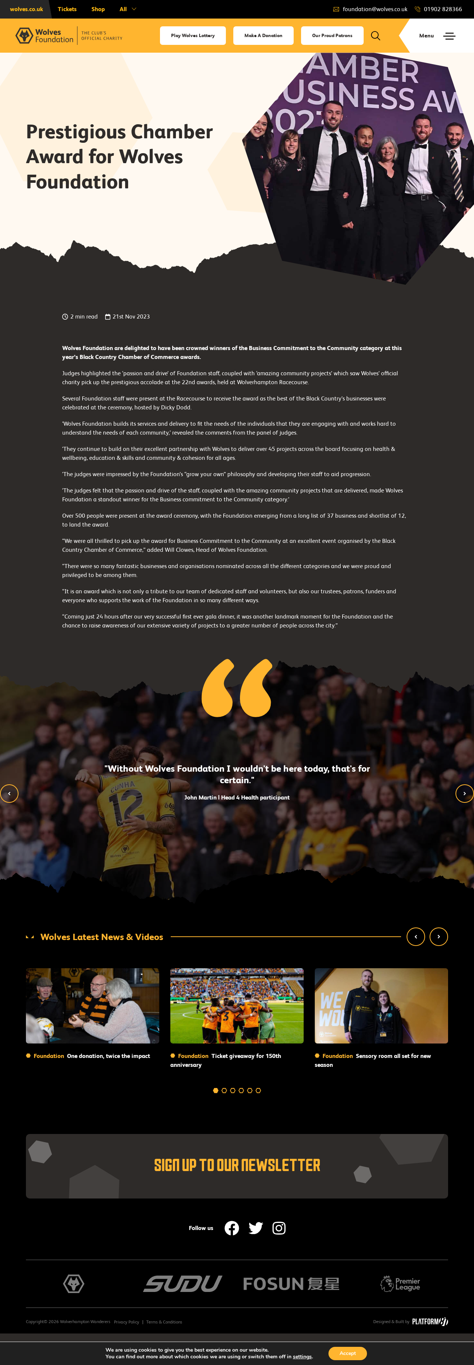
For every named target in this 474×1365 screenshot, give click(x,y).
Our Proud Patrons (332, 35)
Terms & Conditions (164, 1322)
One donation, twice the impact (91, 1055)
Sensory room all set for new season (373, 1060)
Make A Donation (263, 35)
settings (302, 1357)
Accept (348, 1353)
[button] (9, 793)
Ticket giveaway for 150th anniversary (225, 1060)
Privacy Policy (126, 1322)
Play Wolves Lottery (193, 35)
